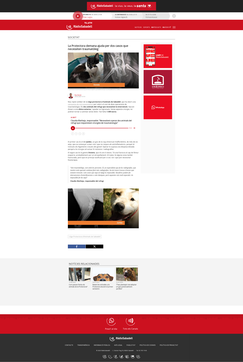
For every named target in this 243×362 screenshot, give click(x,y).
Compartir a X (76, 133)
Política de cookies (148, 345)
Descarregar (83, 133)
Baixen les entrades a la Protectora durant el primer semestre (102, 286)
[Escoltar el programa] (88, 16)
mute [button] (134, 128)
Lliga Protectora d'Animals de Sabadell (84, 236)
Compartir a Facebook (72, 133)
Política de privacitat (169, 345)
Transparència (83, 345)
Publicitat (131, 345)
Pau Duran (78, 95)
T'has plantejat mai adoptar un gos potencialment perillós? (126, 286)
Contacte (69, 345)
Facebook (116, 356)
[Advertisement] (158, 133)
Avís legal (118, 345)
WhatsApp (138, 356)
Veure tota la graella (174, 16)
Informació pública (102, 345)
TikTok (121, 356)
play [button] (73, 128)
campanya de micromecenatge (80, 104)
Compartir (79, 133)
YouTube (133, 356)
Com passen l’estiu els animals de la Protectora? (78, 285)
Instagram (105, 356)
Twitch (127, 356)
